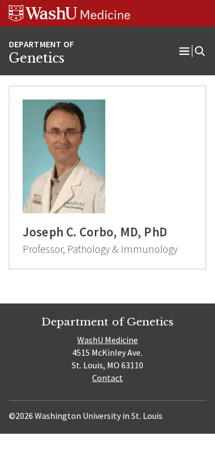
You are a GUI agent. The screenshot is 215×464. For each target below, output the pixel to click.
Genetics (36, 58)
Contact (107, 377)
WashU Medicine (107, 339)
